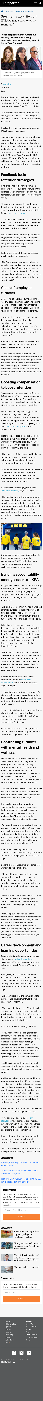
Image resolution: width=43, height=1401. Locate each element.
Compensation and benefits (24, 11)
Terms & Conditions (31, 1327)
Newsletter (29, 1321)
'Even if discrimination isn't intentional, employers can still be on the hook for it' (26, 1258)
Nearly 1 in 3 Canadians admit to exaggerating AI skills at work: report (27, 1246)
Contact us (9, 1332)
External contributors (31, 1337)
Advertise (8, 1329)
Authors (8, 1337)
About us (28, 1329)
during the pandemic (23, 959)
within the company (10, 491)
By (6, 84)
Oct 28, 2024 (5, 87)
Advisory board (10, 1340)
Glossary (8, 1321)
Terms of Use (29, 1324)
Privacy (28, 1332)
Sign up (21, 1217)
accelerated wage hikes (16, 426)
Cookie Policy (9, 1334)
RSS (7, 1342)
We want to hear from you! (26, 1267)
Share (3, 91)
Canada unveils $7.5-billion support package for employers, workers (26, 1234)
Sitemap (28, 1340)
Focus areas (9, 11)
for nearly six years (17, 213)
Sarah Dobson (7, 84)
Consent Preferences (31, 1334)
